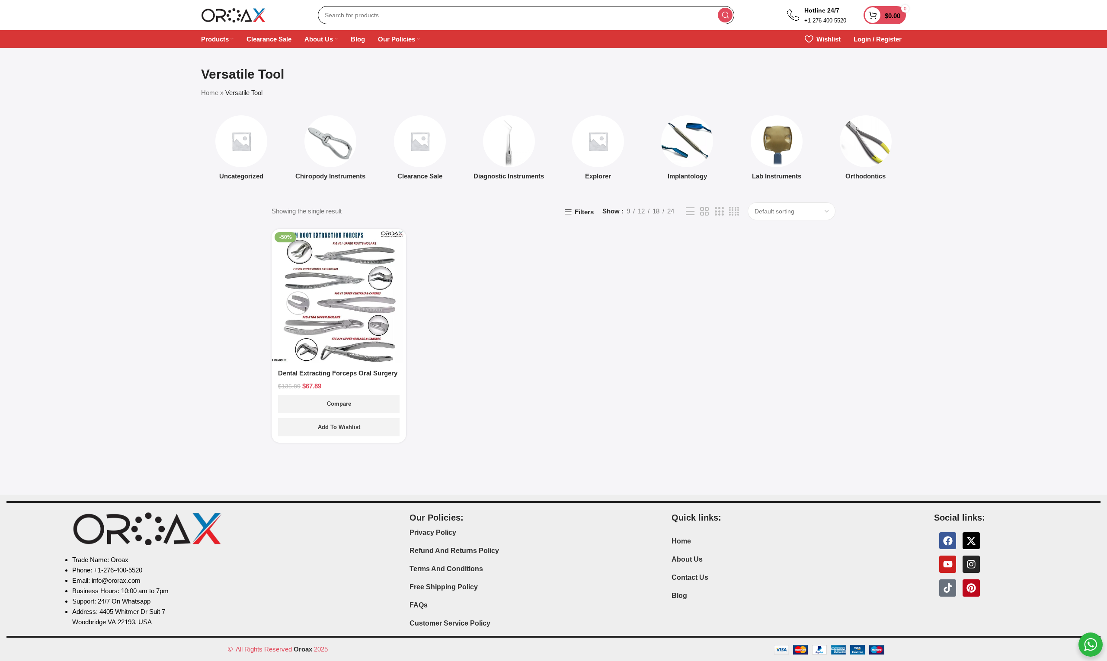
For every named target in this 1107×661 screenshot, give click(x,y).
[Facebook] (948, 541)
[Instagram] (971, 564)
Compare (339, 403)
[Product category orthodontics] (865, 150)
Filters (584, 212)
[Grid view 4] (734, 211)
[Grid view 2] (704, 211)
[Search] (725, 15)
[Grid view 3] (719, 211)
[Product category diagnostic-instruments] (509, 150)
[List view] (690, 211)
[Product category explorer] (598, 150)
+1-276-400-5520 (825, 20)
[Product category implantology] (687, 150)
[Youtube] (948, 564)
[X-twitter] (971, 541)
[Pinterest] (971, 588)
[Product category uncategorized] (241, 150)
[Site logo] (233, 14)
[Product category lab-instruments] (776, 150)
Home (209, 92)
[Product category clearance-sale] (420, 150)
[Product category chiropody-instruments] (330, 150)
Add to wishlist (339, 427)
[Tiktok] (948, 588)
